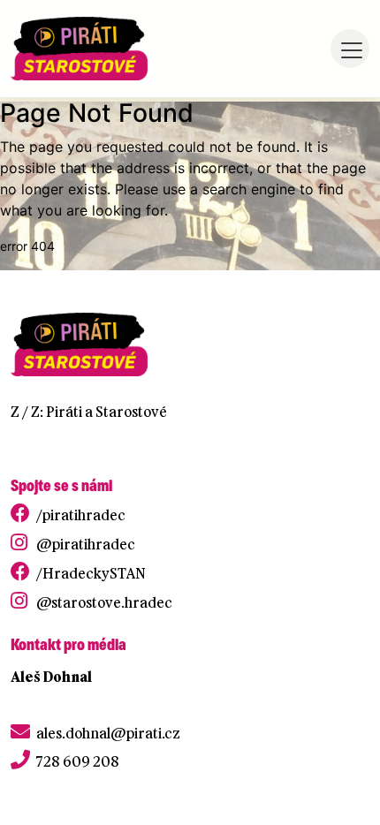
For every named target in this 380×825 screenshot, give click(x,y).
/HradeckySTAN (91, 573)
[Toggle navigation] (350, 48)
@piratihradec (85, 544)
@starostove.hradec (104, 602)
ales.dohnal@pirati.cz (108, 733)
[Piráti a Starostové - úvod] (79, 48)
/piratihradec (80, 515)
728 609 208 (77, 761)
